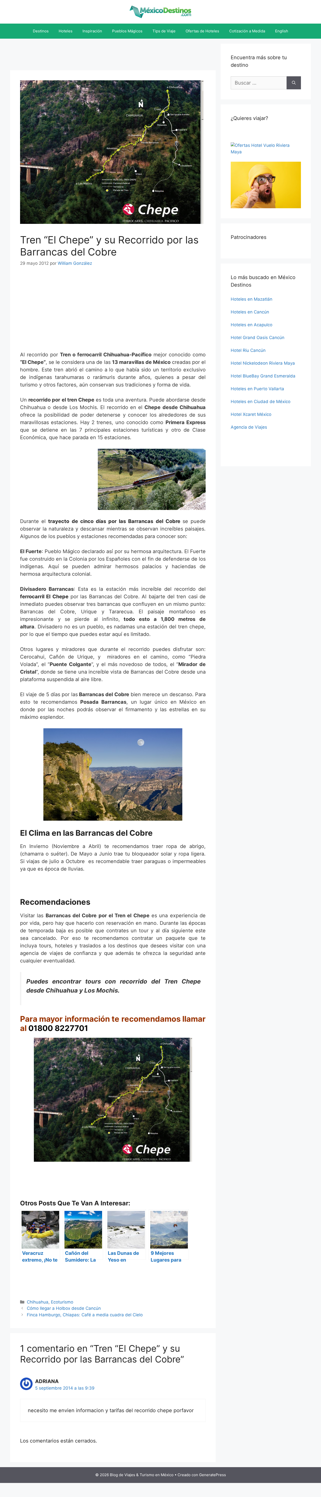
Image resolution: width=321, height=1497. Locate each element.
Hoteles (65, 31)
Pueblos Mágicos (127, 31)
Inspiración (92, 31)
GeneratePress (212, 1474)
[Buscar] (294, 82)
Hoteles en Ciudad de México (260, 401)
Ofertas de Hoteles (202, 31)
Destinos (41, 31)
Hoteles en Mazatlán (251, 299)
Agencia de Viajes (249, 427)
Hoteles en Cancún (250, 311)
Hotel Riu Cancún (248, 350)
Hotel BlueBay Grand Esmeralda (263, 375)
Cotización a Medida (247, 31)
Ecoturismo (62, 1302)
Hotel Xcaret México (251, 414)
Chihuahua (37, 1302)
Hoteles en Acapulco (251, 324)
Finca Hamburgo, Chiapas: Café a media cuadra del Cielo (85, 1314)
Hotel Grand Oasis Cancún (257, 337)
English (281, 31)
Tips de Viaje (164, 31)
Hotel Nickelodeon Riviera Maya (263, 363)
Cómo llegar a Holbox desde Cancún (64, 1308)
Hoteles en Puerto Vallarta (257, 388)
